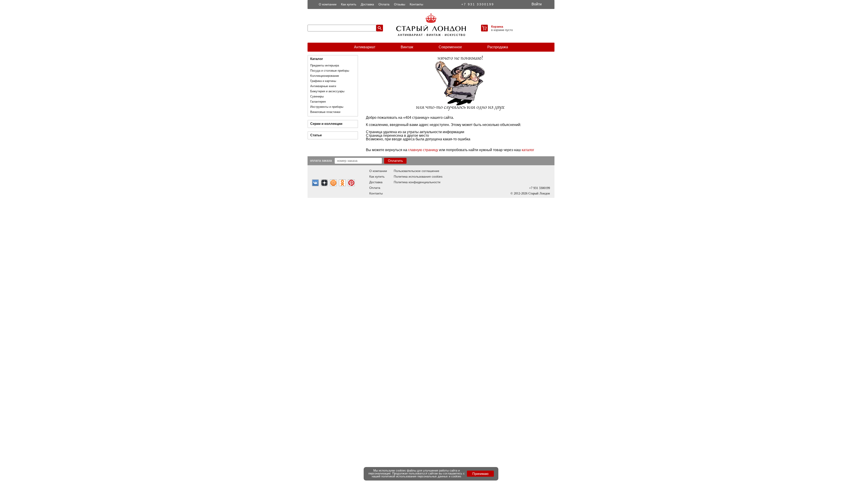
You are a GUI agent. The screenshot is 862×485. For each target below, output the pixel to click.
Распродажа (497, 47)
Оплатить (395, 161)
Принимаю (480, 474)
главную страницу (423, 150)
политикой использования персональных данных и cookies (421, 476)
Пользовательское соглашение (416, 171)
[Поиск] (379, 28)
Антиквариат (364, 47)
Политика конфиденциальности (417, 182)
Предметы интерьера (324, 65)
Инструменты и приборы (326, 106)
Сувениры (317, 96)
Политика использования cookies (418, 176)
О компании (327, 4)
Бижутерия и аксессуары (327, 91)
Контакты (416, 4)
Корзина (497, 26)
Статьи (316, 135)
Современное (450, 47)
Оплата (383, 4)
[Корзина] (484, 28)
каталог (528, 150)
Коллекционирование (324, 75)
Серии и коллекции (326, 124)
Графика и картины (323, 81)
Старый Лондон (539, 193)
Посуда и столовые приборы (329, 70)
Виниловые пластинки (325, 112)
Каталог (316, 59)
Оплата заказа (321, 160)
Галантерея (318, 101)
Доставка (367, 4)
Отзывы (399, 4)
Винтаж (407, 47)
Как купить (348, 4)
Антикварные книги (323, 86)
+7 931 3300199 (477, 4)
